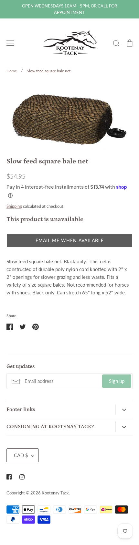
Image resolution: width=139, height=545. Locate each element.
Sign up (116, 381)
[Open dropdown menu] (124, 409)
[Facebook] (9, 476)
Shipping (14, 206)
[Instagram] (22, 476)
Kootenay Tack (55, 492)
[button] (69, 240)
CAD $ (21, 455)
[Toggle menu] (10, 43)
